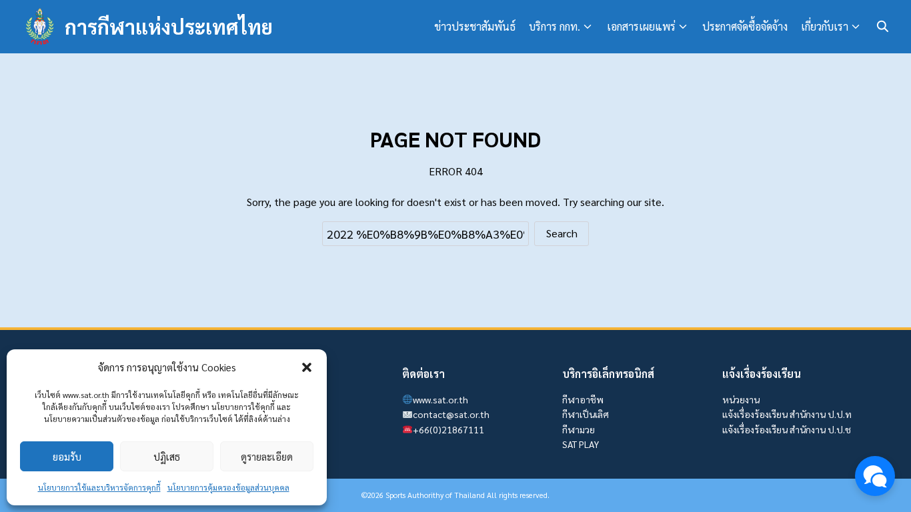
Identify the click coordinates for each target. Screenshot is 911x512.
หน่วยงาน (741, 399)
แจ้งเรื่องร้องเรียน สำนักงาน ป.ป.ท (787, 414)
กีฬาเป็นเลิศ (585, 414)
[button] (306, 367)
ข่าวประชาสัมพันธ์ (475, 26)
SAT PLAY (580, 444)
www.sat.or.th (440, 399)
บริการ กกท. (554, 26)
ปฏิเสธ (166, 456)
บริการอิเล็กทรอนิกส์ (608, 374)
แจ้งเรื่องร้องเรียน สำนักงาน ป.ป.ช (786, 429)
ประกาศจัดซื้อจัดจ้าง (745, 26)
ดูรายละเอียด (267, 456)
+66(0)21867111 (448, 429)
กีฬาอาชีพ (583, 399)
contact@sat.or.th (451, 414)
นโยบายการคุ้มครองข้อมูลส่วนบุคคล (228, 487)
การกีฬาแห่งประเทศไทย (169, 26)
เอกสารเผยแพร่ (641, 26)
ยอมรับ (67, 456)
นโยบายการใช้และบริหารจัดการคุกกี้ (99, 487)
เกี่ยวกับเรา (824, 26)
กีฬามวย (578, 429)
